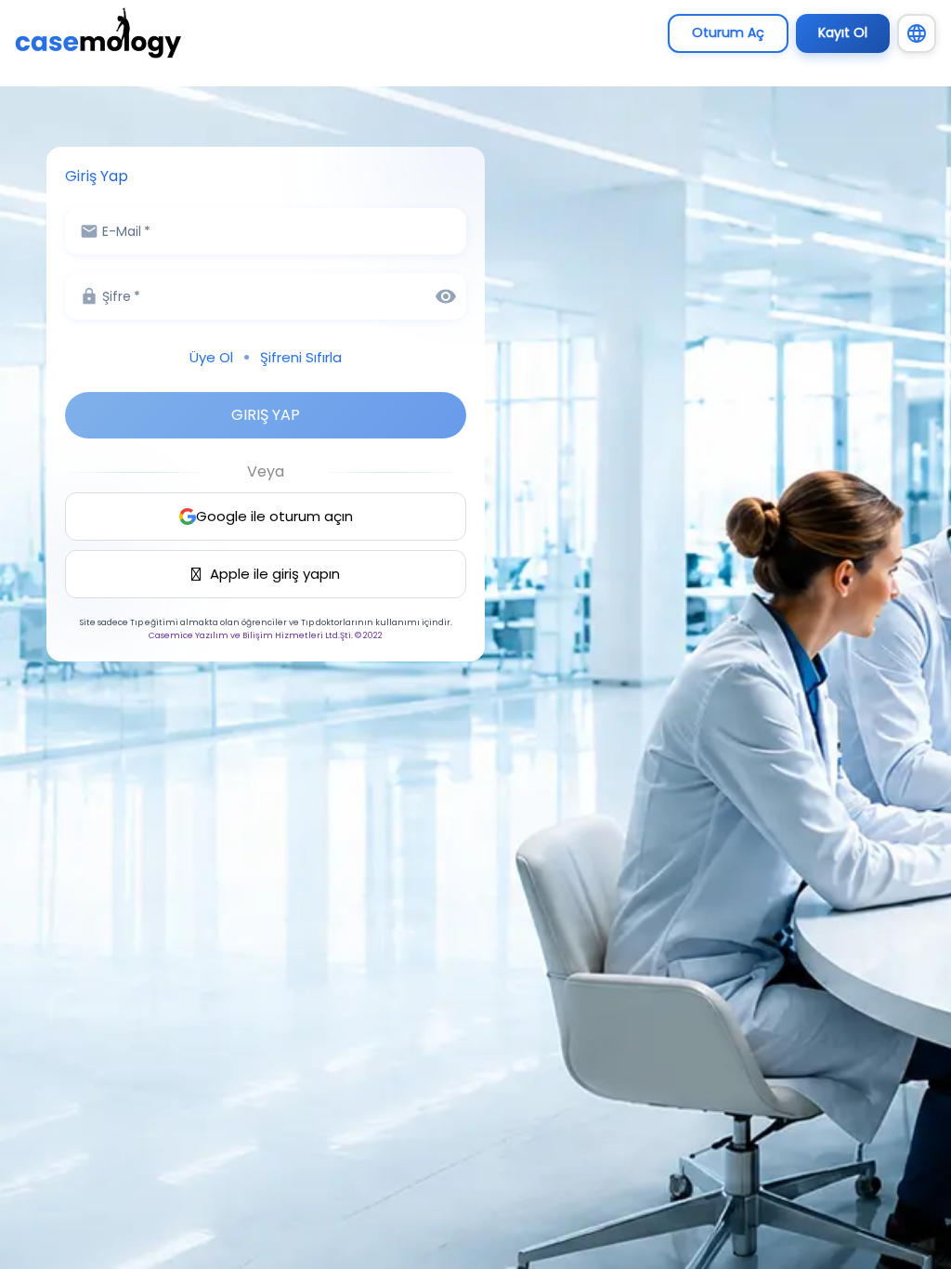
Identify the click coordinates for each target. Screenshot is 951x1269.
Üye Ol (211, 357)
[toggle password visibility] (445, 296)
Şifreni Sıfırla (301, 357)
